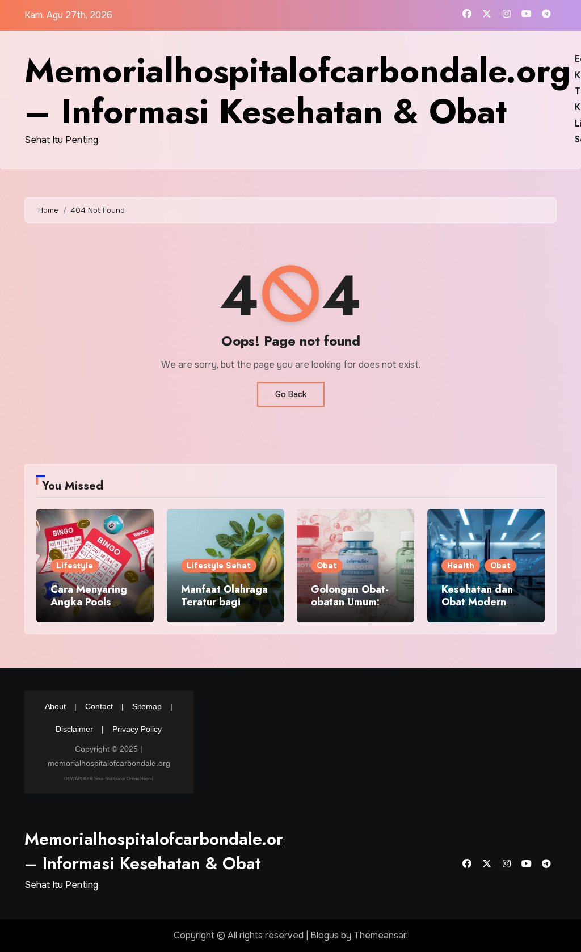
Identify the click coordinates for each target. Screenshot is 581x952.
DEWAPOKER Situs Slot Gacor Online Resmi (108, 778)
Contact (99, 706)
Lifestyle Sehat (219, 566)
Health (460, 566)
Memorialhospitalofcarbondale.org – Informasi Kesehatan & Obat (297, 91)
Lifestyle (74, 566)
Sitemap (147, 706)
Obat (327, 566)
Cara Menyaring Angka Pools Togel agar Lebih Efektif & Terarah (92, 608)
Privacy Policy (137, 729)
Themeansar (379, 935)
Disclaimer (74, 729)
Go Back (290, 394)
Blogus (324, 935)
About (55, 706)
